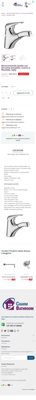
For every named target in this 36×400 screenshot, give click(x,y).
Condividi (9, 109)
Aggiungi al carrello (23, 93)
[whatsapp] (14, 331)
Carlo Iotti (27, 274)
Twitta (11, 109)
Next (31, 35)
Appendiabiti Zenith (27, 277)
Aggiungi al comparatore (8, 98)
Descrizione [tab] (18, 150)
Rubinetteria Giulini (9, 274)
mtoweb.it (32, 389)
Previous (4, 35)
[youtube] (11, 331)
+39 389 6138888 (14, 326)
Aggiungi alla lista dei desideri (3, 98)
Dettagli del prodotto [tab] (18, 154)
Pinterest (14, 109)
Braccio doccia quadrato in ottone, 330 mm (9, 277)
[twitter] (5, 331)
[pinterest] (18, 331)
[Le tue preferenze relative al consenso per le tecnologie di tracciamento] (33, 1)
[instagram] (8, 331)
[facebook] (1, 331)
